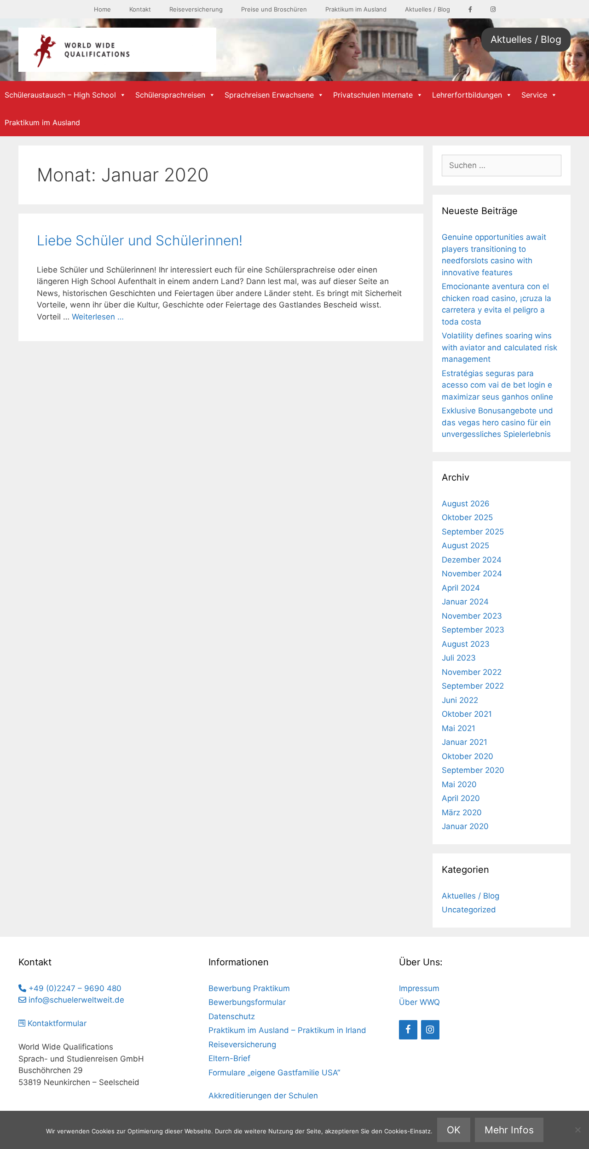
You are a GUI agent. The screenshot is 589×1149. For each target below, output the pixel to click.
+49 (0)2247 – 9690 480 (73, 988)
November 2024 (472, 573)
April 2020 (461, 798)
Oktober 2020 (467, 756)
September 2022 (473, 686)
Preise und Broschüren (274, 9)
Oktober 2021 (467, 714)
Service (534, 94)
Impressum (419, 988)
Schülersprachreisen (170, 94)
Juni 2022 (460, 700)
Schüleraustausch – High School (60, 94)
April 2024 (461, 587)
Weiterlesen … (98, 316)
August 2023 (466, 644)
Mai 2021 (458, 728)
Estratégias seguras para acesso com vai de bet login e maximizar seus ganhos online (497, 385)
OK (454, 1130)
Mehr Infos (509, 1130)
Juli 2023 (459, 657)
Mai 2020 (459, 784)
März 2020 (462, 812)
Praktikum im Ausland (356, 9)
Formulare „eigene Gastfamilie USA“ (274, 1072)
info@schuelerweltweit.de (75, 999)
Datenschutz (231, 1016)
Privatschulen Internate (373, 94)
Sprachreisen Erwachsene (269, 94)
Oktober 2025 (467, 517)
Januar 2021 (464, 742)
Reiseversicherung (196, 9)
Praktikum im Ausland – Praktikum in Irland (287, 1030)
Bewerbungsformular (247, 1002)
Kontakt (140, 9)
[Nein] (577, 1129)
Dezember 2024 (472, 559)
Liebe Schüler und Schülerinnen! (140, 240)
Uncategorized (469, 909)
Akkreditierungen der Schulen (263, 1095)
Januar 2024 (465, 601)
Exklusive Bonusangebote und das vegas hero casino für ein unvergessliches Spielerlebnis (497, 422)
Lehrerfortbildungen (467, 94)
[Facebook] (408, 1029)
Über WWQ (419, 1002)
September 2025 (473, 531)
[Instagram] (430, 1029)
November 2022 (472, 672)
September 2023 (473, 629)
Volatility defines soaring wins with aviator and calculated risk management (499, 347)
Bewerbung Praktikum (249, 988)
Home (102, 9)
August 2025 (465, 545)
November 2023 (472, 616)
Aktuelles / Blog (427, 9)
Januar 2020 (465, 826)
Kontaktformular (56, 1023)
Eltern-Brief (229, 1058)
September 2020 (473, 770)
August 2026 (466, 503)
